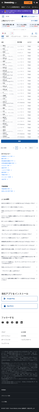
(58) (7, 191)
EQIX (6, 52)
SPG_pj (8, 59)
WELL (8, 46)
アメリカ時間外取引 (13, 7)
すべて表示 (34, 20)
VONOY (6, 137)
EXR (8, 115)
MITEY (5, 118)
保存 (19, 141)
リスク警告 (4, 401)
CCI (8, 112)
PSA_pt (7, 77)
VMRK (5, 96)
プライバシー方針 (5, 395)
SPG (8, 55)
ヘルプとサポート (26, 339)
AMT (7, 62)
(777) (7, 161)
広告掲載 (23, 336)
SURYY (5, 134)
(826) (6, 177)
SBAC (8, 130)
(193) (4, 174)
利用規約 (3, 390)
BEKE (4, 127)
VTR (5, 99)
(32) (7, 156)
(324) (7, 163)
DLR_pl (8, 74)
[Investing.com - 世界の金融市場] (11, 2)
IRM (8, 109)
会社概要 (23, 332)
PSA (8, 84)
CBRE (8, 105)
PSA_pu (8, 80)
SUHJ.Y (8, 102)
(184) (5, 170)
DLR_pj (8, 68)
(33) (3, 179)
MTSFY (5, 124)
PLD (5, 49)
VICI (7, 121)
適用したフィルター (29, 16)
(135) (5, 189)
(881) (4, 172)
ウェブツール (5, 343)
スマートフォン (5, 336)
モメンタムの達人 (22, 24)
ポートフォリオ (5, 339)
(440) (4, 167)
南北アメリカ (25, 7)
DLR (8, 65)
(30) (5, 165)
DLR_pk (8, 71)
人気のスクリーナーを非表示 (19, 29)
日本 (3, 7)
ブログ (3, 332)
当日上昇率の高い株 (8, 24)
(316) (4, 158)
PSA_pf (8, 87)
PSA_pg (8, 90)
